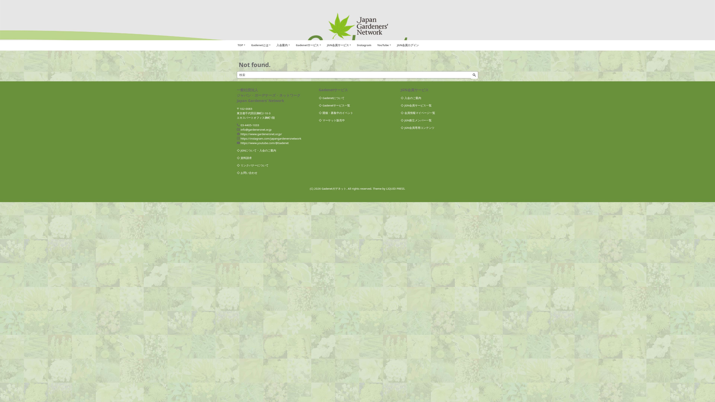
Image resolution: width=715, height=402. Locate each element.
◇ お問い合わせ (247, 173)
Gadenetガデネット (334, 188)
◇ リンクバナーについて (252, 165)
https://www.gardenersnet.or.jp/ (261, 134)
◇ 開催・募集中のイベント (336, 113)
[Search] (474, 75)
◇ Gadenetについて (331, 98)
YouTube (383, 45)
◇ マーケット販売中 (332, 120)
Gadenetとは (259, 45)
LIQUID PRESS (395, 188)
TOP (240, 45)
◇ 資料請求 (244, 158)
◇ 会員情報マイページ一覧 (418, 113)
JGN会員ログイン (408, 45)
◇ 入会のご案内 (411, 98)
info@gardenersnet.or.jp (256, 129)
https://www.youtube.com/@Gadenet (265, 143)
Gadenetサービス (307, 45)
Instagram (364, 45)
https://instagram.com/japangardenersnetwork (271, 138)
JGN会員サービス (338, 45)
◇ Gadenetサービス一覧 (334, 105)
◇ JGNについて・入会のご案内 (256, 150)
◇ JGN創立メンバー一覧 (416, 120)
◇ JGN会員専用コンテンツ (417, 128)
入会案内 (282, 45)
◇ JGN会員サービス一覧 (416, 105)
